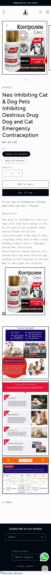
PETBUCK (30, 566)
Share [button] (9, 502)
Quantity (7, 167)
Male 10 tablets (15, 161)
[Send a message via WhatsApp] (44, 557)
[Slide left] (19, 80)
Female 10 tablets (16, 154)
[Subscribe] (42, 537)
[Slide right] (32, 80)
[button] (3, 12)
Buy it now (25, 192)
